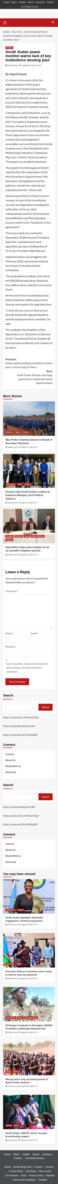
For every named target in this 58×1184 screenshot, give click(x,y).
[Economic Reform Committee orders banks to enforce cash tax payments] (29, 950)
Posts (24, 1175)
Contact (9, 754)
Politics (50, 2)
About (7, 1166)
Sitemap (50, 1175)
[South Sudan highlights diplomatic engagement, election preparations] (29, 896)
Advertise (10, 772)
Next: (35, 377)
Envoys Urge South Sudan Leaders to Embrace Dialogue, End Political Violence (27, 495)
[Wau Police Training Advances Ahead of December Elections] (29, 418)
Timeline (42, 1179)
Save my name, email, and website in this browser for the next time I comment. (26, 667)
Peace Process (38, 536)
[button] (6, 22)
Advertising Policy (23, 1166)
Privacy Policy (36, 1175)
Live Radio (30, 1170)
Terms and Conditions (24, 1179)
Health (22, 2)
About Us (10, 760)
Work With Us (13, 766)
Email (34, 633)
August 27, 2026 (27, 447)
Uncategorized (31, 1018)
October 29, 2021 (29, 65)
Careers (39, 1166)
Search (8, 695)
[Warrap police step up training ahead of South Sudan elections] (29, 1058)
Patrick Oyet (13, 65)
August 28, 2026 (27, 1086)
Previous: (28, 363)
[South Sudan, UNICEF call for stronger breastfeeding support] (29, 1112)
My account (44, 1170)
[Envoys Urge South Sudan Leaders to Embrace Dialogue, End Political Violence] (29, 470)
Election (9, 432)
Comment (11, 590)
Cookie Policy (16, 1170)
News (14, 2)
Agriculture (10, 1018)
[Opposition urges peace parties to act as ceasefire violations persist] (29, 526)
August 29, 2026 (27, 924)
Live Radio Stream (29, 6)
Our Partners (12, 1175)
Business (40, 2)
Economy (10, 964)
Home (7, 2)
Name (9, 633)
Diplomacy (10, 484)
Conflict (9, 536)
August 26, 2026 (27, 503)
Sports (31, 2)
